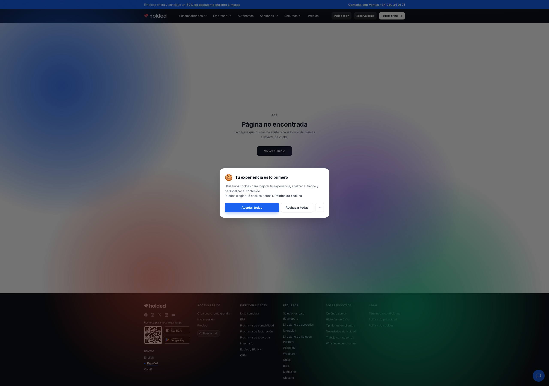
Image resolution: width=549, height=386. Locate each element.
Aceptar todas (251, 207)
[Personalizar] (319, 207)
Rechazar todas (297, 207)
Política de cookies (288, 195)
